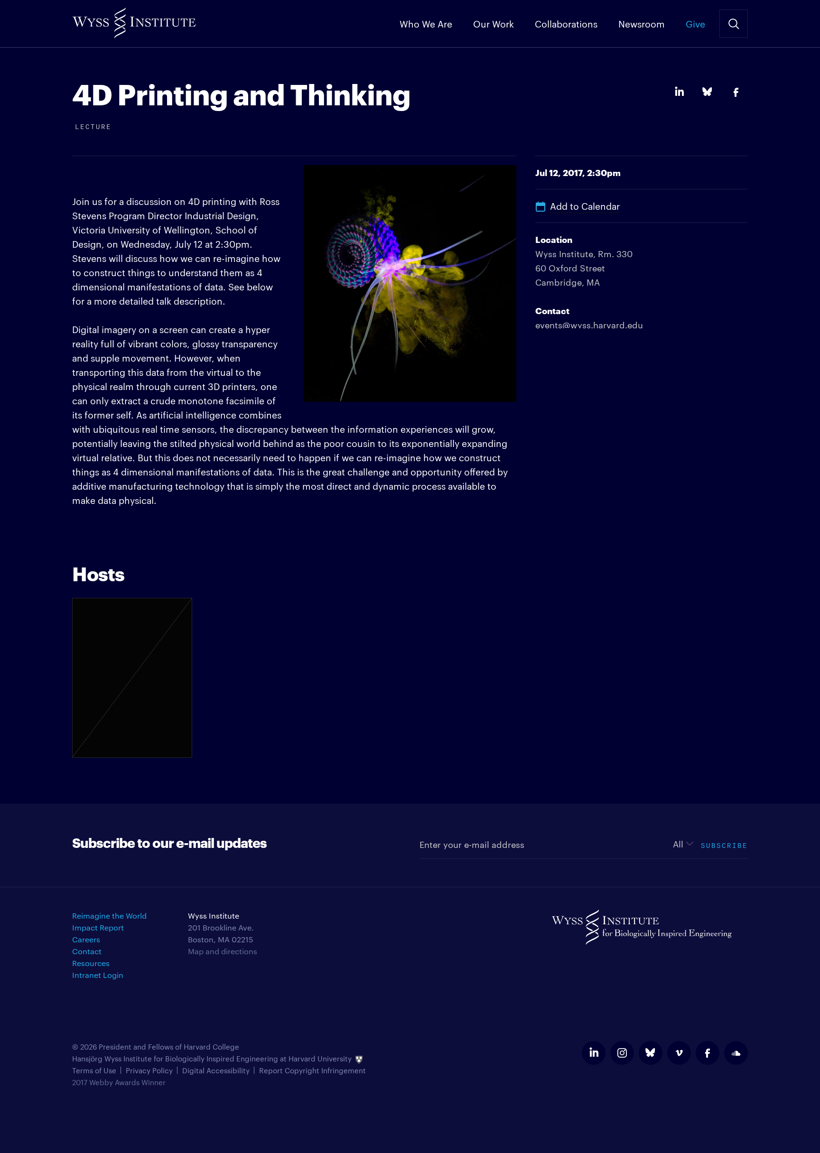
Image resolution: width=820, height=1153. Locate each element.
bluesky (650, 1053)
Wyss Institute (134, 19)
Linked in (679, 92)
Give (695, 23)
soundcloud (736, 1053)
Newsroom (641, 23)
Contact (87, 951)
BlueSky (707, 92)
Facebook (736, 92)
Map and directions (222, 951)
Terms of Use (94, 1070)
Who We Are (426, 23)
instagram (622, 1053)
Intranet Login (97, 975)
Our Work (493, 23)
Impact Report (98, 927)
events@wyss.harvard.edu (589, 324)
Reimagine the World (109, 916)
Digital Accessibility (216, 1070)
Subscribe (724, 844)
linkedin (594, 1053)
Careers (86, 939)
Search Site (733, 23)
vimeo (679, 1053)
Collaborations (566, 23)
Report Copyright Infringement (312, 1070)
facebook (707, 1053)
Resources (91, 963)
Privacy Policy (149, 1070)
